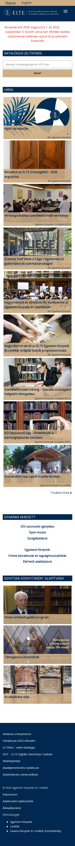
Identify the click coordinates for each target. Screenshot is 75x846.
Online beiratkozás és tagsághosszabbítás (37, 556)
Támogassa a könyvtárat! (21, 657)
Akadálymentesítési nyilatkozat (21, 767)
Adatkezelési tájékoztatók (18, 801)
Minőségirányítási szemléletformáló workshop (36, 215)
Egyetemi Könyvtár (37, 550)
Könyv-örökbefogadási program (26, 617)
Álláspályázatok (12, 808)
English (26, 3)
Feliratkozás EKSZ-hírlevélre (19, 740)
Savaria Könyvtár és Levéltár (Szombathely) (35, 831)
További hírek (60, 493)
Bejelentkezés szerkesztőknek (20, 774)
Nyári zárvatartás (16, 129)
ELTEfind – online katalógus (19, 747)
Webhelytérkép (11, 761)
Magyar (10, 3)
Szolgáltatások (37, 538)
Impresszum (10, 794)
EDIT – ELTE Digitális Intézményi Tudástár (27, 754)
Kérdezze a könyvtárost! (17, 734)
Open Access (37, 532)
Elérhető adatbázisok (37, 561)
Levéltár (14, 826)
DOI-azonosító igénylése (37, 526)
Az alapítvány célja (16, 697)
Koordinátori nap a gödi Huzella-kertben (32, 476)
